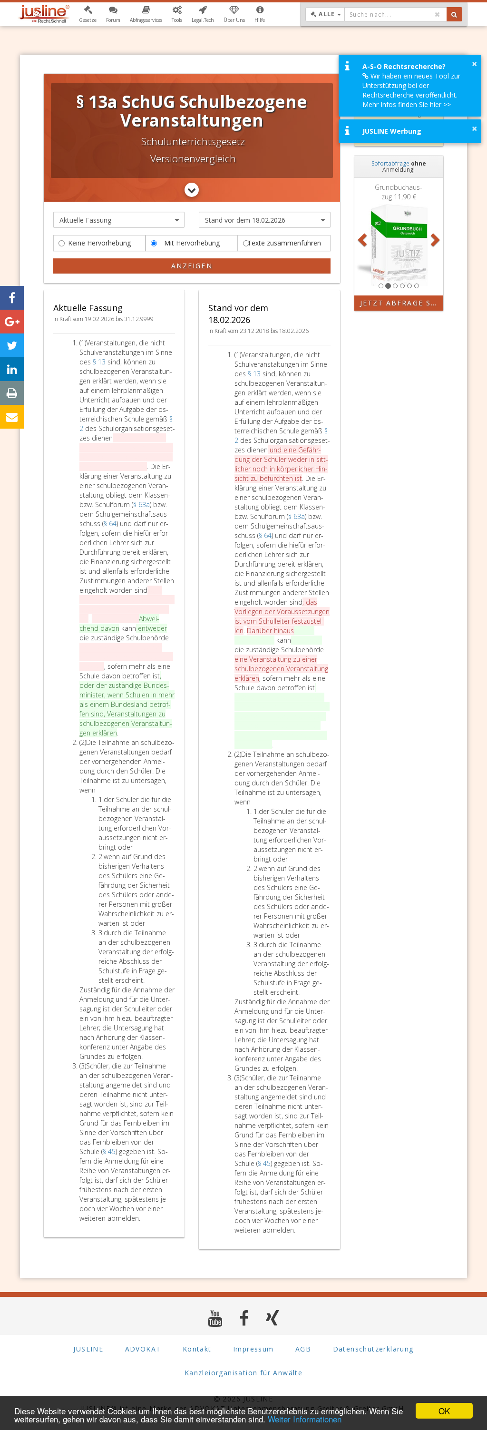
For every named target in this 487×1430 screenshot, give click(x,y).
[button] (87, 14)
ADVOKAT (143, 1348)
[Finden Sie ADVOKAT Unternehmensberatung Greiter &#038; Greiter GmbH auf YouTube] (215, 1318)
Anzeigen (192, 265)
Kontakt (197, 1348)
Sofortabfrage (390, 163)
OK (444, 1411)
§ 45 (109, 1151)
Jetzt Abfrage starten (402, 302)
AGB (303, 1348)
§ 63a (141, 504)
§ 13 (100, 361)
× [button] (474, 64)
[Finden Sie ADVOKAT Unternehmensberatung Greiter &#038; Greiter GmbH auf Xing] (273, 1318)
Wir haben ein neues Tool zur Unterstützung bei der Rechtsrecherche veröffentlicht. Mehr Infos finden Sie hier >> (411, 90)
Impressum (253, 1348)
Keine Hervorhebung (99, 242)
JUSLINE (88, 1348)
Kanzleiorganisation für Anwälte (243, 1372)
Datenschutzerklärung (373, 1348)
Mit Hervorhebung (192, 242)
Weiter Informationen (304, 1419)
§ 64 (110, 523)
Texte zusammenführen (284, 242)
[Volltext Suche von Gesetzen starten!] (454, 14)
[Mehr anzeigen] (192, 190)
